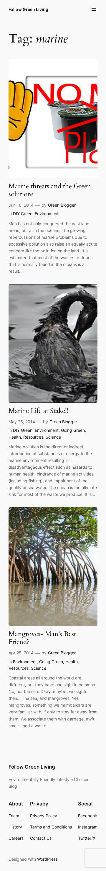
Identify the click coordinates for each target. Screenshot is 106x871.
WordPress (47, 859)
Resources (33, 436)
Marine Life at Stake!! (38, 411)
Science (53, 436)
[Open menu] (93, 9)
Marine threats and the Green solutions (50, 190)
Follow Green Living (28, 9)
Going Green (73, 430)
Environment (47, 213)
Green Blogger (62, 204)
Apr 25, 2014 (21, 652)
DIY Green (22, 213)
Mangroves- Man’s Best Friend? (42, 638)
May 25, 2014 (22, 421)
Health (15, 436)
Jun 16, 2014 (21, 204)
